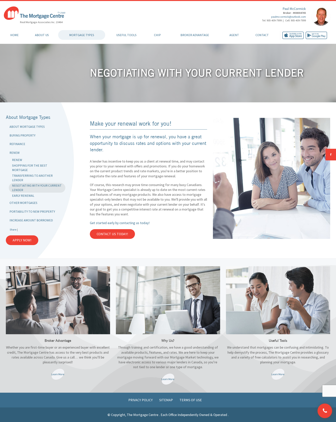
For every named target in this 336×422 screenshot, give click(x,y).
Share (13, 229)
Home (14, 35)
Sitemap (166, 400)
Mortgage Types (81, 35)
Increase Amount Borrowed (31, 220)
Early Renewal (23, 196)
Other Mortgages (23, 203)
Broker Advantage (194, 35)
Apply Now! (22, 240)
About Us (42, 35)
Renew (15, 153)
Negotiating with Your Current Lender (37, 188)
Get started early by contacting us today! (120, 223)
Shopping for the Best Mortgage (29, 168)
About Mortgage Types (27, 127)
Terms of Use (190, 400)
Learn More (57, 374)
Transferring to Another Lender (32, 178)
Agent (234, 35)
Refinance (17, 144)
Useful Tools (126, 35)
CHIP (157, 35)
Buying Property (22, 135)
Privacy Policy (140, 400)
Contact (262, 35)
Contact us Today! (112, 234)
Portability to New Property (32, 211)
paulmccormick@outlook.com (288, 16)
